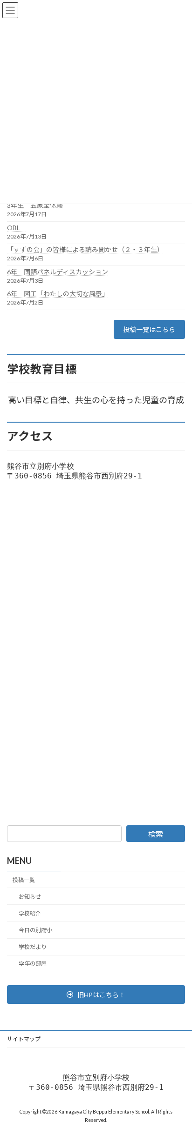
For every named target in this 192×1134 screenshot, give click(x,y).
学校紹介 (30, 913)
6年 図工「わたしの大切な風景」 (58, 294)
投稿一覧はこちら (149, 329)
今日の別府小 (35, 930)
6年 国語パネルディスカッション (57, 272)
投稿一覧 (24, 879)
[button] (96, 994)
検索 (155, 833)
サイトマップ (24, 1038)
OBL (17, 228)
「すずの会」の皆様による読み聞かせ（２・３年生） (85, 249)
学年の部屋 (33, 964)
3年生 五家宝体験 (35, 205)
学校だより (33, 947)
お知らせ (30, 896)
